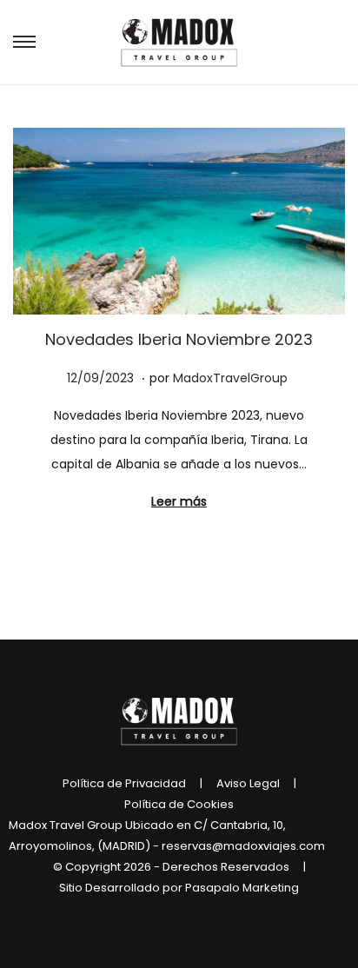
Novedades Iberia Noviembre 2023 (179, 339)
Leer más (179, 501)
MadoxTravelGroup (230, 378)
